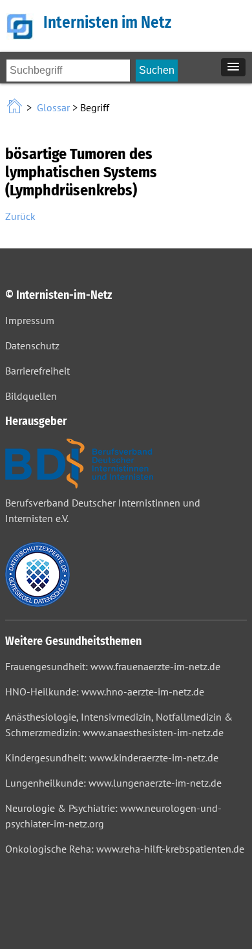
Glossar (53, 107)
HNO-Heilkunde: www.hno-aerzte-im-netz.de (104, 691)
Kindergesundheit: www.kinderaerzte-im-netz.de (111, 757)
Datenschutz (32, 345)
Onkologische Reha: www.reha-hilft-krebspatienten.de (124, 848)
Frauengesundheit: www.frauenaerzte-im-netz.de (112, 666)
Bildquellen (31, 395)
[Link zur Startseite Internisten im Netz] (15, 107)
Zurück (20, 216)
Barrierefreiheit (37, 370)
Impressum (29, 320)
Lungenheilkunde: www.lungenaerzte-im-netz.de (113, 782)
